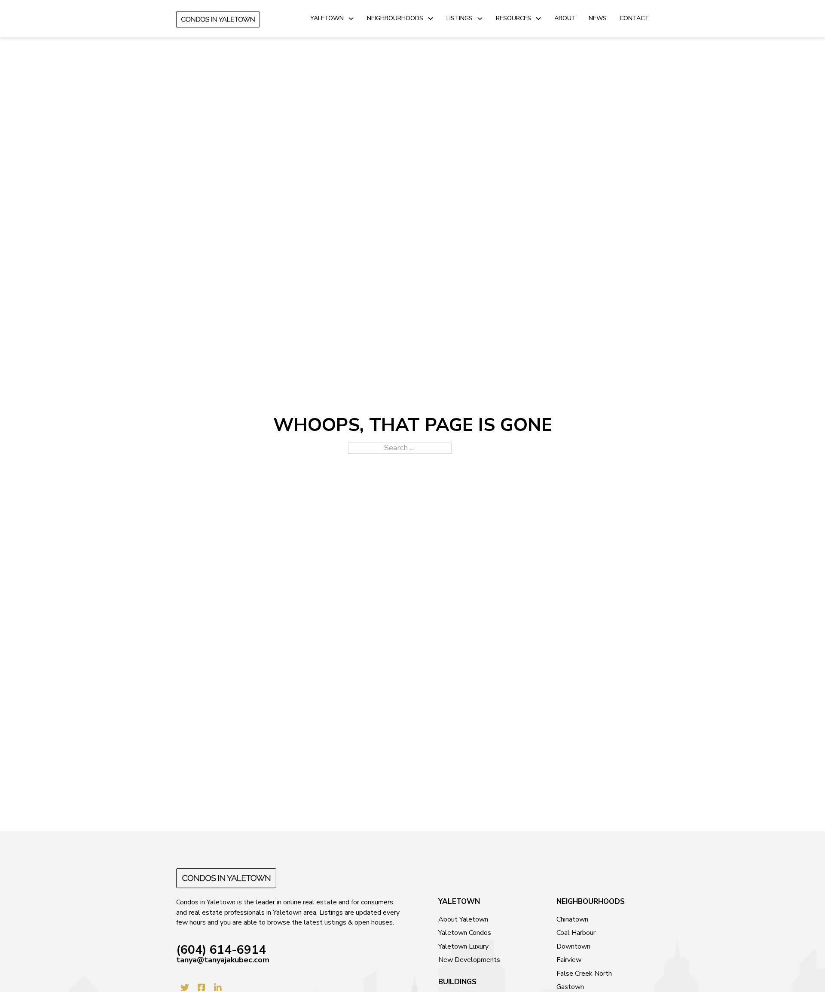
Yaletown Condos (464, 932)
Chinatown (572, 919)
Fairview (568, 960)
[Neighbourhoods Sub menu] (431, 18)
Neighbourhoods (395, 18)
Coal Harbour (576, 932)
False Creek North (584, 973)
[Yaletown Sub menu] (351, 18)
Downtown (573, 946)
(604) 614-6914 (221, 950)
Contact (634, 18)
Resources (513, 18)
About (565, 18)
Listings (459, 18)
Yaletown (327, 18)
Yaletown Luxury (463, 946)
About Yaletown (463, 919)
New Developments (469, 960)
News (598, 18)
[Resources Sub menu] (538, 18)
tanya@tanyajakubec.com (222, 960)
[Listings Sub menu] (480, 18)
